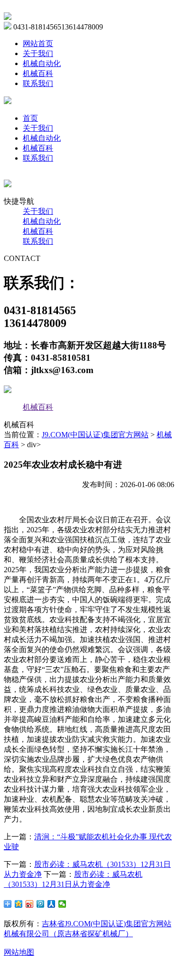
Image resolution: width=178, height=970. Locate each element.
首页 (30, 118)
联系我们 (38, 83)
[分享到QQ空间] (19, 904)
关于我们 (38, 53)
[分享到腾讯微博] (41, 904)
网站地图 (19, 952)
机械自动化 (42, 63)
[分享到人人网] (51, 904)
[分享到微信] (62, 904)
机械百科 (38, 73)
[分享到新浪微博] (30, 904)
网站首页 (38, 43)
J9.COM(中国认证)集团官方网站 (95, 435)
